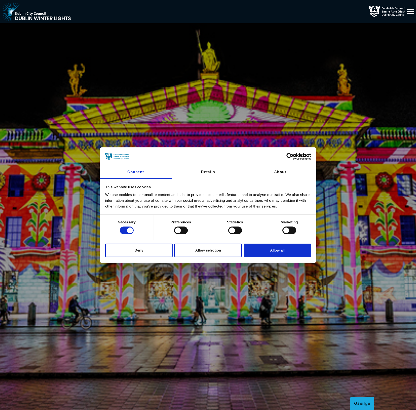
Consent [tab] (135, 172)
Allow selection (208, 250)
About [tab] (280, 172)
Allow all (277, 250)
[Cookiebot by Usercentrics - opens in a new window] (290, 156)
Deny (139, 250)
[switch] (181, 230)
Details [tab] (208, 172)
